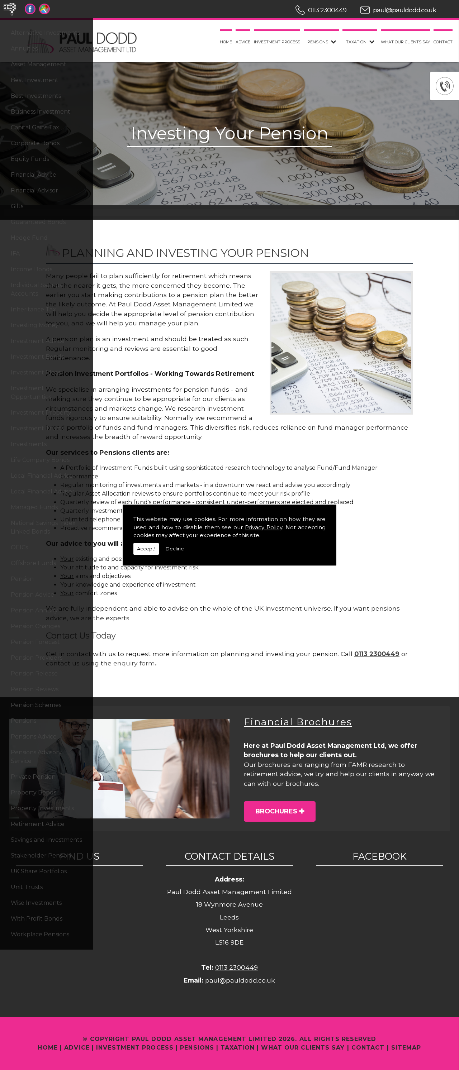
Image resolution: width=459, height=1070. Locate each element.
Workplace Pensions (40, 934)
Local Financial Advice (42, 475)
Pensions (23, 720)
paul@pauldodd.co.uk (404, 10)
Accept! (146, 548)
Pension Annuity (34, 610)
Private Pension (33, 776)
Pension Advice (32, 594)
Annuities (24, 48)
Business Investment (40, 111)
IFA (15, 253)
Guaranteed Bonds (38, 222)
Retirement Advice (38, 824)
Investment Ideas (36, 372)
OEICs (19, 547)
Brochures (276, 811)
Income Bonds (31, 269)
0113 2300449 (327, 10)
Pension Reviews (34, 689)
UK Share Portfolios (39, 871)
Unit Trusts (27, 887)
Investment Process (277, 41)
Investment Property (41, 412)
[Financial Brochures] (119, 768)
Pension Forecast (35, 642)
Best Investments (36, 95)
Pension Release (34, 673)
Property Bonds (33, 792)
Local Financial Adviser (43, 491)
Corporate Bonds (35, 143)
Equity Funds (30, 159)
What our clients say (405, 41)
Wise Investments (36, 902)
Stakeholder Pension (41, 855)
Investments (29, 444)
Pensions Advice (34, 736)
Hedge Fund (29, 237)
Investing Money (34, 325)
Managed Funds (34, 507)
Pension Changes (35, 626)
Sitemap (406, 1047)
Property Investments (42, 808)
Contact (443, 41)
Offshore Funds (33, 563)
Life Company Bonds (40, 460)
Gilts (17, 206)
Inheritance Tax (33, 309)
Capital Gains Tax (35, 127)
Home (226, 41)
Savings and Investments (46, 839)
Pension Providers (36, 657)
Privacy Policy (263, 527)
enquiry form (134, 663)
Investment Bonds (37, 356)
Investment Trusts (37, 428)
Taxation (356, 41)
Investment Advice (38, 341)
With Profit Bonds (36, 918)
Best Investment (34, 80)
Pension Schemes (36, 705)
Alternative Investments (45, 32)
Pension (22, 578)
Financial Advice (33, 174)
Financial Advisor (34, 190)
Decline (175, 548)
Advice (243, 41)
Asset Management (38, 64)
